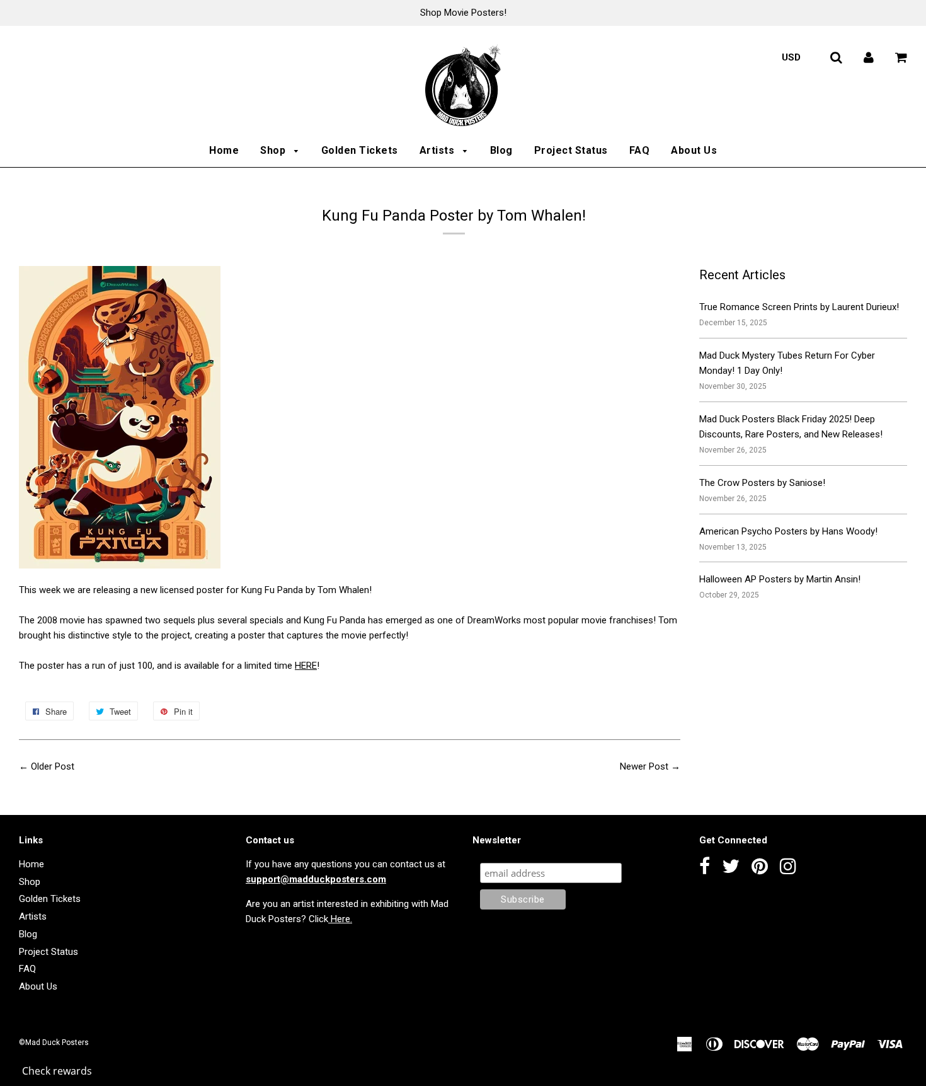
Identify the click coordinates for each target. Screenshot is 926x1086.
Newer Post (644, 766)
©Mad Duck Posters (54, 1042)
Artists (438, 150)
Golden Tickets (359, 150)
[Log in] (869, 57)
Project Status (571, 150)
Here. (340, 919)
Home (224, 150)
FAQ (639, 150)
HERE (306, 665)
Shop (274, 150)
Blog (501, 150)
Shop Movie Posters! (463, 12)
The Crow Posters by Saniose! (762, 482)
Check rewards (57, 1071)
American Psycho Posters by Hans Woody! (788, 531)
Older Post (52, 766)
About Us (694, 150)
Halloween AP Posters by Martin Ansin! (779, 579)
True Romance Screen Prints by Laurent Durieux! (799, 307)
